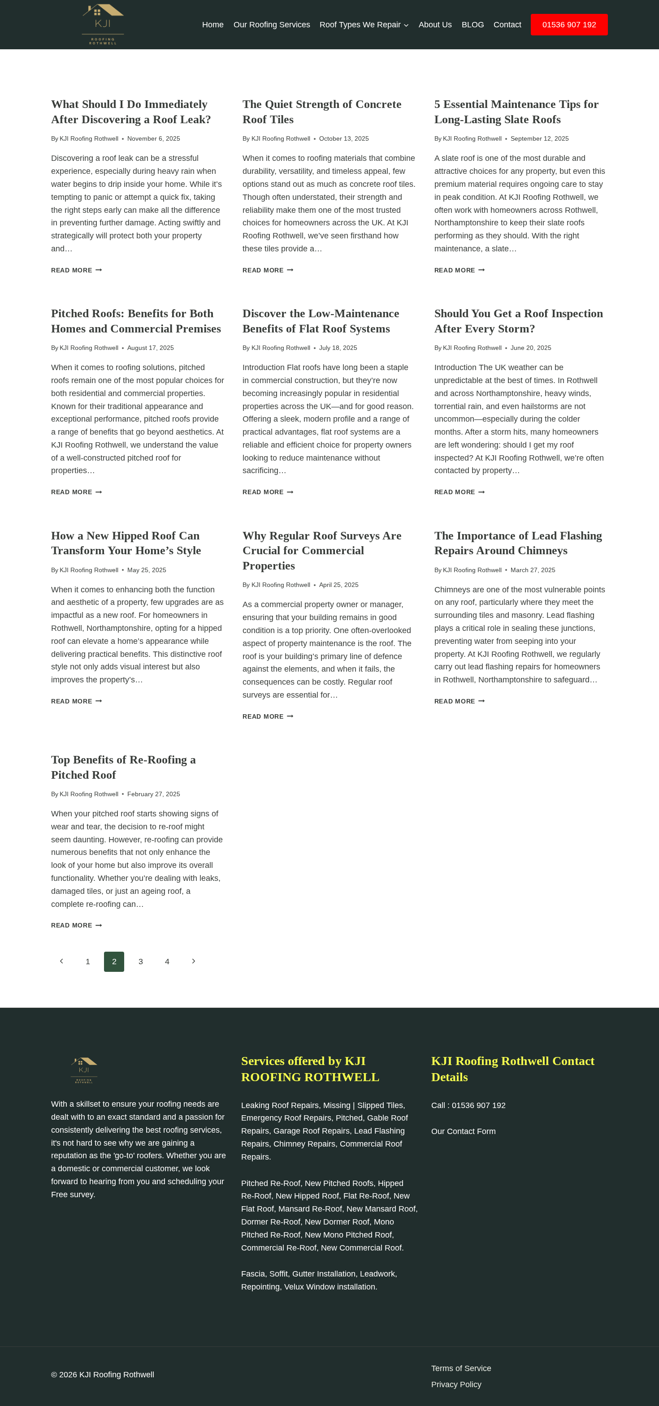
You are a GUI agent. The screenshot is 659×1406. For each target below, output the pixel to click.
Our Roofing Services (272, 24)
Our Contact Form (463, 1131)
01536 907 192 (569, 24)
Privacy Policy (456, 1384)
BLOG (473, 24)
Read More (76, 270)
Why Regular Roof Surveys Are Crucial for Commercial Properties (322, 551)
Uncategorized (77, 89)
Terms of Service (461, 1368)
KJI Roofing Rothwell (89, 138)
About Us (435, 24)
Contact (507, 24)
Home (213, 24)
